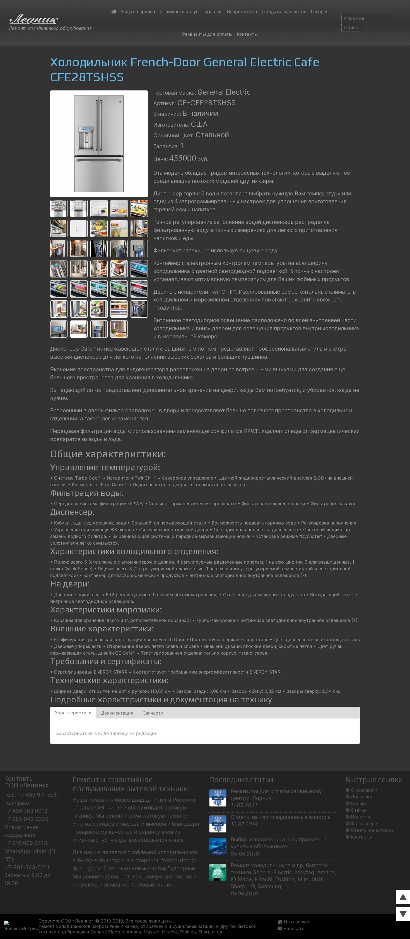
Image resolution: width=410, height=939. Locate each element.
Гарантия (212, 11)
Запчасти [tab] (153, 713)
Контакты (247, 34)
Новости (360, 817)
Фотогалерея (365, 823)
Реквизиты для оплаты (207, 34)
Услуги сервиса (138, 11)
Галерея (320, 11)
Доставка (361, 796)
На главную (296, 921)
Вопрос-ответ (242, 11)
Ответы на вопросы (373, 830)
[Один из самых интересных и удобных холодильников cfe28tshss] (99, 143)
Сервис (359, 803)
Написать (294, 928)
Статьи (359, 810)
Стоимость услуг (179, 11)
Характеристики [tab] (73, 712)
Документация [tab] (117, 713)
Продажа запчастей (284, 11)
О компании (364, 790)
